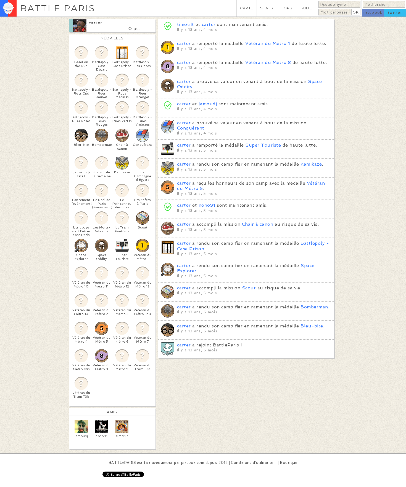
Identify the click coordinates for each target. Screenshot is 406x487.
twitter (395, 12)
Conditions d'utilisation (253, 463)
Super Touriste (263, 145)
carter (95, 22)
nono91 (207, 205)
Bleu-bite (311, 326)
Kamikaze (311, 164)
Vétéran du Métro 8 (268, 62)
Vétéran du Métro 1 (267, 43)
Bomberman (314, 307)
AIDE (307, 8)
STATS (266, 8)
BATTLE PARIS (57, 8)
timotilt (185, 24)
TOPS (286, 8)
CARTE (246, 8)
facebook (372, 12)
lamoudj (208, 103)
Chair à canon (257, 224)
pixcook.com (192, 463)
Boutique (288, 463)
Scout (249, 287)
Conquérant (190, 128)
